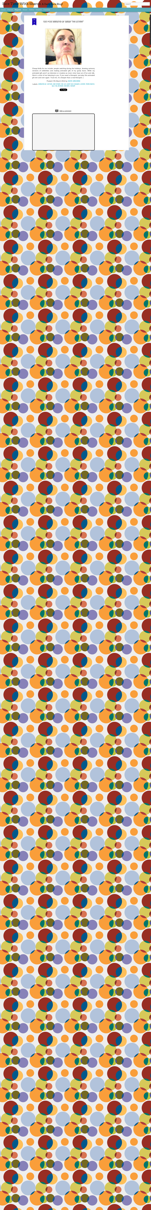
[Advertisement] (108, 55)
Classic (3, 10)
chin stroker (56, 84)
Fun (62, 84)
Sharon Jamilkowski (74, 81)
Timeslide (46, 10)
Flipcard (10, 10)
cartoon (49, 84)
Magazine (18, 10)
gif (65, 84)
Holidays (77, 84)
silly (53, 86)
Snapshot (39, 10)
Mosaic (25, 10)
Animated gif (42, 84)
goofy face (70, 84)
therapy (72, 86)
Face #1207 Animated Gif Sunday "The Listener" (63, 21)
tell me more (59, 86)
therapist (67, 86)
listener (82, 84)
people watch (90, 84)
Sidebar (31, 10)
